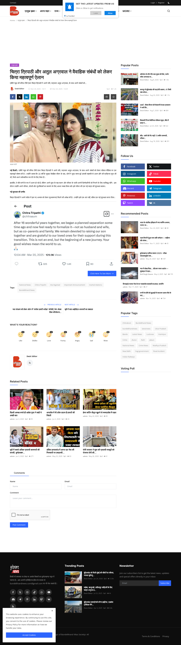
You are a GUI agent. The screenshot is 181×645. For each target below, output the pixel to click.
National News (25, 285)
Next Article (70, 304)
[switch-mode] (169, 3)
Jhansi (134, 340)
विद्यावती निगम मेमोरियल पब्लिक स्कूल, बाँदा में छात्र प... (154, 121)
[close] (52, 610)
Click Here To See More (100, 273)
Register (161, 2)
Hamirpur (162, 334)
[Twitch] (42, 599)
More (126, 11)
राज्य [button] (56, 11)
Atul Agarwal (55, 285)
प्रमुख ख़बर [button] (30, 11)
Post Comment (19, 525)
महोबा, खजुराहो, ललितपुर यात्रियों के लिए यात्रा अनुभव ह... (98, 588)
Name (12, 481)
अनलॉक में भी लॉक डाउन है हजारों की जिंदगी (61, 414)
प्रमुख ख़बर (21, 20)
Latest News (137, 334)
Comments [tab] (19, 472)
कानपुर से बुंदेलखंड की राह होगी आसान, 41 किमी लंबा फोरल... (155, 90)
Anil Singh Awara (146, 274)
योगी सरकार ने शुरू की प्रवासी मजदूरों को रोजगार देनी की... (98, 451)
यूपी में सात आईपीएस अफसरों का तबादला (79, 309)
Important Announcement (74, 285)
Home (12, 20)
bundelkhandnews (130, 328)
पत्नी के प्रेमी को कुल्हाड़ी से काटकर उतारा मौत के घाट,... (155, 294)
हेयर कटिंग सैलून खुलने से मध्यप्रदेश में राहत (99, 412)
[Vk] (49, 599)
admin (12, 419)
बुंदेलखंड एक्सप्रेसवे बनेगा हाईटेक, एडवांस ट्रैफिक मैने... (98, 603)
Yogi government (142, 351)
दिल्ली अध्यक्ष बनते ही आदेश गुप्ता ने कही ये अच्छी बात (26, 414)
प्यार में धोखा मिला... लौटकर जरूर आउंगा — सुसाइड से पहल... (154, 269)
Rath (143, 340)
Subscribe (164, 583)
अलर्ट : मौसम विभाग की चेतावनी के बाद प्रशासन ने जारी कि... (155, 106)
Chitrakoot (127, 323)
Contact (13, 2)
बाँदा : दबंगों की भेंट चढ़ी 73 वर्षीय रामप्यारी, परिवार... (153, 136)
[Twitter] (20, 592)
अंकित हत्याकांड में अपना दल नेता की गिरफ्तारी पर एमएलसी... (60, 451)
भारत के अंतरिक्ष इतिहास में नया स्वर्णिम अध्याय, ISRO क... (155, 223)
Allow (110, 13)
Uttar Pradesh (160, 328)
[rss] (13, 606)
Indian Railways (129, 357)
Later (96, 13)
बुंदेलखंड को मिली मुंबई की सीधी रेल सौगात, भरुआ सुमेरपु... (99, 574)
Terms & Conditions (151, 636)
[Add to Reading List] (113, 96)
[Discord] (13, 599)
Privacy (165, 636)
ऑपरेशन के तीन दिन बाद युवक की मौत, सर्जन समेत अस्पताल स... (154, 75)
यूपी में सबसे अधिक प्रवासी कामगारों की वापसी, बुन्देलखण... (25, 451)
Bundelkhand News (27, 290)
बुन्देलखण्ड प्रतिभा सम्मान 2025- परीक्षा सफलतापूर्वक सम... (153, 254)
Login (153, 2)
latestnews (146, 328)
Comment (14, 492)
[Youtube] (49, 592)
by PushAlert (70, 16)
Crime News (143, 345)
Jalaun (151, 340)
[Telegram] (20, 599)
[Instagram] (27, 592)
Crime (125, 340)
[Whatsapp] (42, 592)
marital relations (95, 285)
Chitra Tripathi (40, 285)
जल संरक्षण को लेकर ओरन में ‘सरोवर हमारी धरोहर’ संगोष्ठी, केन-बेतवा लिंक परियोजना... (37, 310)
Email (67, 481)
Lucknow (150, 334)
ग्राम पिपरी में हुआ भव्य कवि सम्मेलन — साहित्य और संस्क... (155, 239)
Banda (125, 334)
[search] (168, 10)
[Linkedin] (34, 599)
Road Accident (159, 351)
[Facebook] (13, 592)
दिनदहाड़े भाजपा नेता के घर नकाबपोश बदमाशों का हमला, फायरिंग (143, 284)
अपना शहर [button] (44, 11)
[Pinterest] (27, 599)
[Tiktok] (34, 592)
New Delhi (127, 351)
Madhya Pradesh (159, 345)
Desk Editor (32, 356)
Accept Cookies (29, 635)
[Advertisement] (90, 43)
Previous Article (54, 304)
